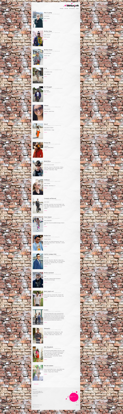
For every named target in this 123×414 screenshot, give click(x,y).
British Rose (47, 161)
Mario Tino (48, 69)
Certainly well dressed (50, 198)
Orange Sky (47, 143)
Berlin (56, 32)
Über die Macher (72, 8)
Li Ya (45, 68)
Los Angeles (56, 125)
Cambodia (58, 88)
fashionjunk (48, 32)
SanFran (56, 162)
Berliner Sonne (48, 50)
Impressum (77, 404)
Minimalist (47, 328)
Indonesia (57, 69)
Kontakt (77, 8)
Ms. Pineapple (48, 87)
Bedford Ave (47, 235)
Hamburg (56, 106)
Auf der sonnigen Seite (50, 254)
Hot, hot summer (48, 365)
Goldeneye (47, 180)
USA (58, 218)
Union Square (48, 217)
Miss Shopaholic (48, 347)
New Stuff (66, 8)
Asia (55, 69)
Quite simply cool (49, 291)
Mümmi (46, 105)
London (46, 310)
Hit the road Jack (49, 273)
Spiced (46, 124)
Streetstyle (61, 8)
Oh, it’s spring (48, 12)
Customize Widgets (35, 395)
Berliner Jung (48, 31)
